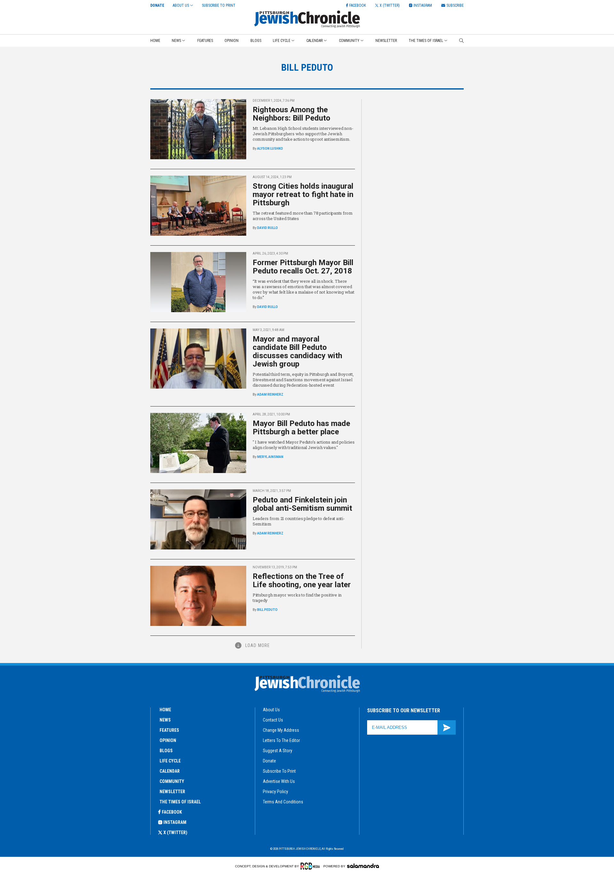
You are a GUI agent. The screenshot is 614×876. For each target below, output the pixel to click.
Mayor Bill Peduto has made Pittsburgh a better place (301, 427)
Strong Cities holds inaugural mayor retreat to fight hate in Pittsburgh (303, 194)
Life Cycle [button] (281, 40)
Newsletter (386, 40)
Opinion (231, 40)
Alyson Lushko (270, 148)
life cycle (170, 760)
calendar (170, 771)
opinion (168, 740)
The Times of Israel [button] (426, 40)
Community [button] (349, 40)
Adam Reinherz (270, 394)
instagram (174, 822)
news (165, 719)
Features (205, 40)
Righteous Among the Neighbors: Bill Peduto (291, 113)
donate (269, 760)
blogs (166, 750)
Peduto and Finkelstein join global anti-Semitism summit (302, 504)
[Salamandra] (363, 866)
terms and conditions (283, 801)
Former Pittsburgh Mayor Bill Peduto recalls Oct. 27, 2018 (303, 266)
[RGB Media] (311, 866)
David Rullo (267, 228)
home (165, 709)
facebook (172, 812)
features (169, 730)
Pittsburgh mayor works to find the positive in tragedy (297, 597)
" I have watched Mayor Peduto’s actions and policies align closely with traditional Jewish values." (303, 444)
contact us (273, 719)
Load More (257, 645)
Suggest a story (277, 750)
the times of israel (180, 801)
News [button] (176, 40)
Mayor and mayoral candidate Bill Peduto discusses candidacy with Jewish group (297, 351)
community (172, 781)
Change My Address (281, 730)
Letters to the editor (281, 740)
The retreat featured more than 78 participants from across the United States (303, 215)
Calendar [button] (314, 40)
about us (271, 709)
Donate (157, 5)
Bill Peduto (267, 610)
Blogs (255, 40)
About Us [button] (181, 5)
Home (155, 40)
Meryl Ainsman (270, 457)
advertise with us (279, 781)
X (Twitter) (175, 832)
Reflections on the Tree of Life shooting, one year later (302, 580)
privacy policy (275, 791)
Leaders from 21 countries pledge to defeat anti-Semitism (299, 521)
